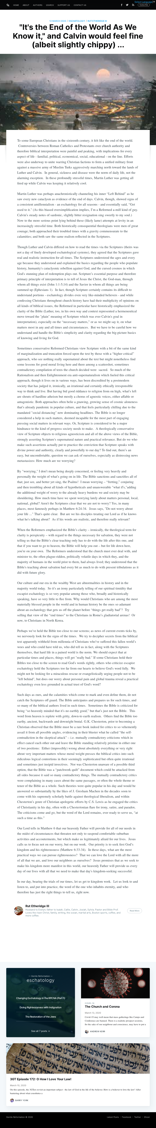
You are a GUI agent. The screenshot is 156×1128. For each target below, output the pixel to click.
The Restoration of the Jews (40, 1016)
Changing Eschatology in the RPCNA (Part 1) (40, 998)
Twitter (137, 1117)
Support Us (64, 5)
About (26, 5)
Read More (134, 911)
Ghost (147, 1117)
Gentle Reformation (15, 1117)
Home (16, 5)
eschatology (77, 21)
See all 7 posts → (40, 1031)
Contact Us (80, 5)
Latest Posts (113, 1117)
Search (50, 5)
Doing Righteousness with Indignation (41, 1007)
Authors (38, 5)
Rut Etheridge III (97, 21)
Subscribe (144, 5)
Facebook (126, 1117)
